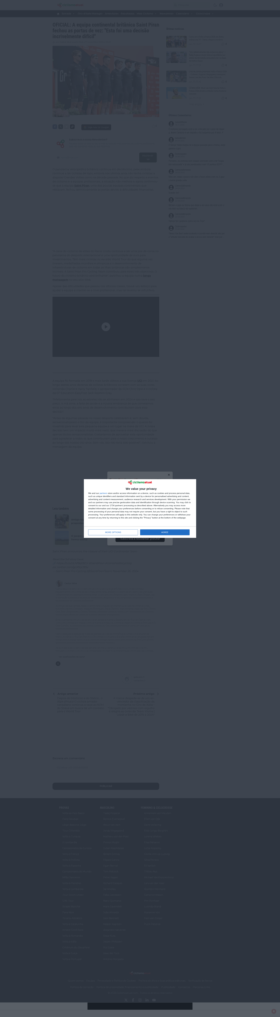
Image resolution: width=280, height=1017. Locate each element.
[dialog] (140, 508)
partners (103, 493)
